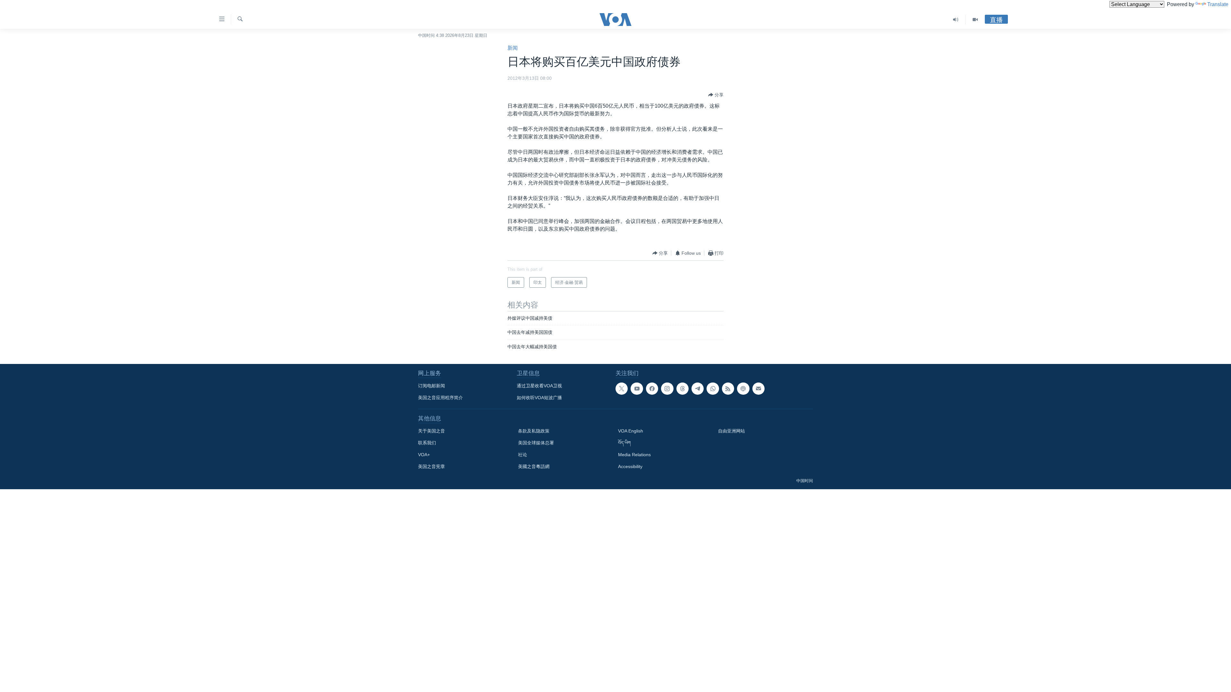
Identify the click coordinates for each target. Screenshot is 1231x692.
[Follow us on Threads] (682, 389)
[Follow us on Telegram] (697, 389)
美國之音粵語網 (533, 466)
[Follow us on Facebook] (652, 389)
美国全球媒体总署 (536, 442)
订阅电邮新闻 (431, 385)
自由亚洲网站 (731, 430)
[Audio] (956, 19)
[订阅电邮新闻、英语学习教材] (758, 389)
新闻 (512, 48)
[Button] (716, 95)
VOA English (630, 430)
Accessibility (630, 466)
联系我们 (427, 442)
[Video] (975, 19)
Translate (1217, 4)
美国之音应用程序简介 (440, 397)
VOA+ (424, 454)
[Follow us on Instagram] (667, 389)
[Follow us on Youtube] (637, 389)
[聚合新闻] (728, 389)
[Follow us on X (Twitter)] (622, 389)
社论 (522, 454)
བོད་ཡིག (624, 442)
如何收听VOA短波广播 (539, 397)
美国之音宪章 (431, 466)
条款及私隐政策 (533, 430)
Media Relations (634, 454)
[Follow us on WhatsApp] (713, 389)
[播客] (743, 389)
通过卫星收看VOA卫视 (539, 385)
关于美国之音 (431, 430)
